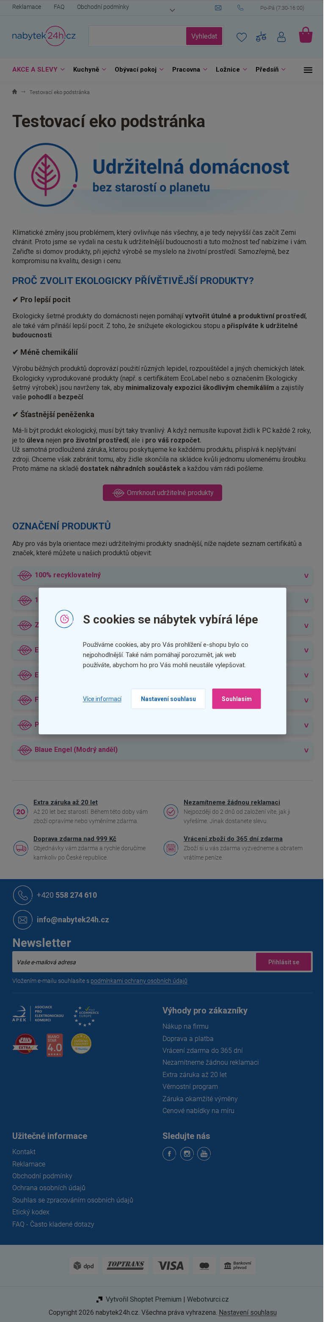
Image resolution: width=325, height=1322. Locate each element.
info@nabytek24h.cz (70, 919)
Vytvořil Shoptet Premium (140, 1299)
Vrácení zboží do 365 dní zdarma (230, 839)
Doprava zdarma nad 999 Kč (71, 839)
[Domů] (11, 92)
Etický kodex (28, 1212)
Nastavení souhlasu (165, 699)
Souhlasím (233, 699)
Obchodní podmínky (100, 6)
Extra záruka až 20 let (62, 802)
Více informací (99, 698)
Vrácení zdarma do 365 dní (200, 1050)
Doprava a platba (185, 1039)
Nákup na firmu (183, 1026)
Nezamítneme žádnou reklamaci (229, 802)
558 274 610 (64, 895)
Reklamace (23, 6)
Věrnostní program (187, 1087)
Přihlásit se (280, 962)
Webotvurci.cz (205, 1299)
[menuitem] (33, 69)
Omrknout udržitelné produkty (166, 493)
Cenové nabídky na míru (195, 1111)
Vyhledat (201, 36)
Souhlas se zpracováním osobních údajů (69, 1200)
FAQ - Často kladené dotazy (50, 1224)
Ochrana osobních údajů (46, 1188)
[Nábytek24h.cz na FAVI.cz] (22, 1048)
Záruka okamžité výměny (197, 1099)
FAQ (56, 6)
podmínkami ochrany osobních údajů (136, 980)
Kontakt (21, 1152)
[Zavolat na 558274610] (272, 8)
